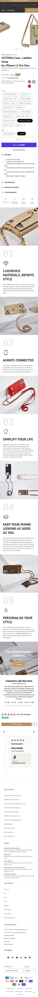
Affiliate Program (8, 944)
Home (3, 10)
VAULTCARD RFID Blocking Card (12, 807)
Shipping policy (19, 991)
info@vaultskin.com (20, 932)
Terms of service (9, 991)
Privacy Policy (7, 913)
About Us (6, 889)
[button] (3, 5)
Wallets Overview (8, 824)
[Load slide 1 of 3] (16, 673)
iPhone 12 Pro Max (25, 103)
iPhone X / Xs (25, 94)
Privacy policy (28, 988)
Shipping (6, 905)
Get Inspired (10, 10)
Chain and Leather (9, 133)
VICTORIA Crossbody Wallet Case (12, 820)
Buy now (19, 664)
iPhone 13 (20, 107)
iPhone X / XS (8, 116)
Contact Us (7, 941)
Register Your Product (9, 938)
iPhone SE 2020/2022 (10, 94)
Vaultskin (12, 988)
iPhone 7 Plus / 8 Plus (10, 98)
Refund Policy (7, 909)
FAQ (5, 893)
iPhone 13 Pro (8, 107)
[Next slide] (25, 673)
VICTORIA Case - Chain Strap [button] (19, 763)
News (5, 897)
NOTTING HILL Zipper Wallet (11, 812)
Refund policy (20, 988)
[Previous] (4, 732)
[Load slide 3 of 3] (21, 673)
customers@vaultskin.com (21, 929)
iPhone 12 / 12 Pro (9, 103)
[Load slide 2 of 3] (19, 673)
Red (29, 86)
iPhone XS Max (25, 98)
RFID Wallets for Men (9, 828)
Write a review (16, 724)
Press (5, 901)
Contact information (29, 991)
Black (29, 81)
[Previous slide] (13, 673)
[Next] (33, 732)
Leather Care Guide (9, 935)
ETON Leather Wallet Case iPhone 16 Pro (14, 803)
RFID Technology (8, 832)
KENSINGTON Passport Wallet (12, 816)
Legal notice (20, 994)
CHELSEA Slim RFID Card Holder (12, 795)
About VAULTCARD (9, 836)
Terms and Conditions (9, 917)
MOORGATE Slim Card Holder (11, 799)
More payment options (19, 149)
